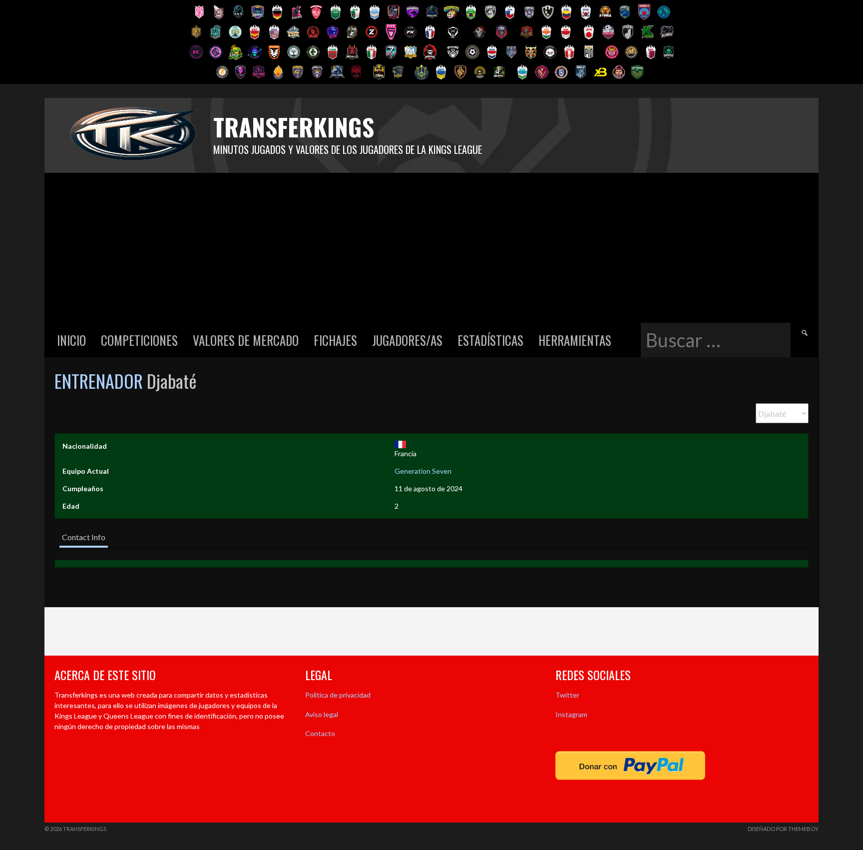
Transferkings (293, 126)
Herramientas (574, 340)
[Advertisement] (431, 248)
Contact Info (83, 537)
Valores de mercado (246, 340)
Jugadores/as (407, 340)
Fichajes (335, 340)
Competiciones (139, 340)
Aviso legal (321, 714)
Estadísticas (490, 340)
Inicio (71, 340)
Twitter (567, 695)
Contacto (320, 733)
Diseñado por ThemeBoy (783, 829)
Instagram (571, 714)
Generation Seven (423, 471)
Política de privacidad (338, 695)
